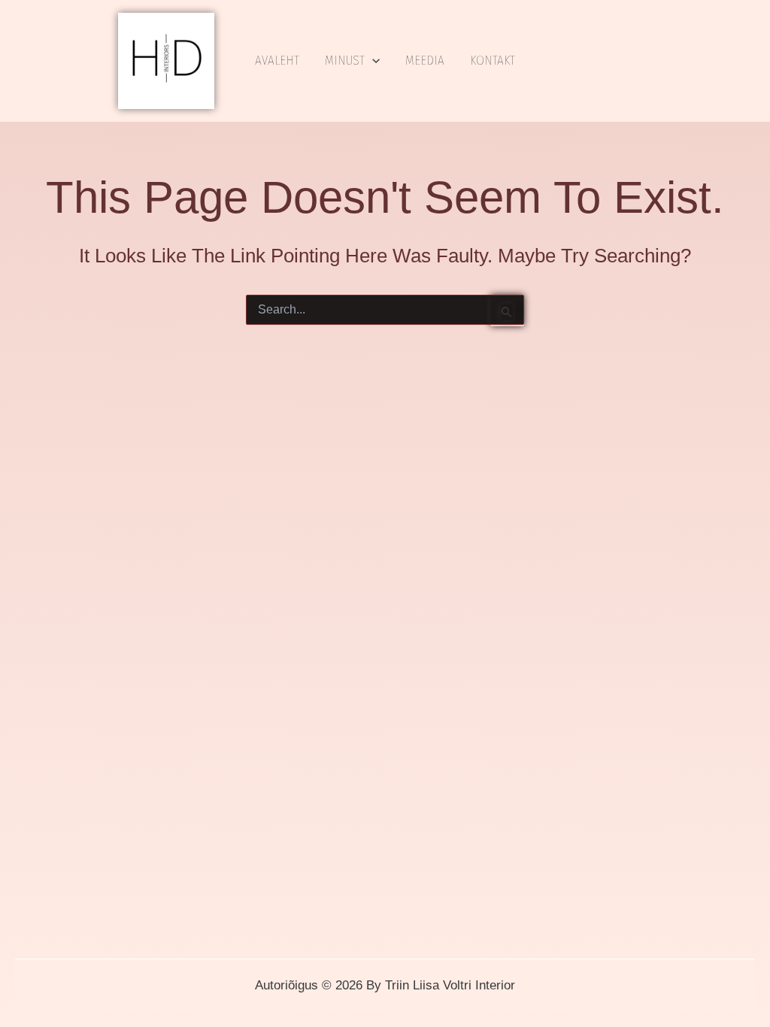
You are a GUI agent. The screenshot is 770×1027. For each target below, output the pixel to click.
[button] (372, 61)
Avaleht (277, 60)
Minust (345, 60)
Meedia (424, 60)
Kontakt (492, 60)
